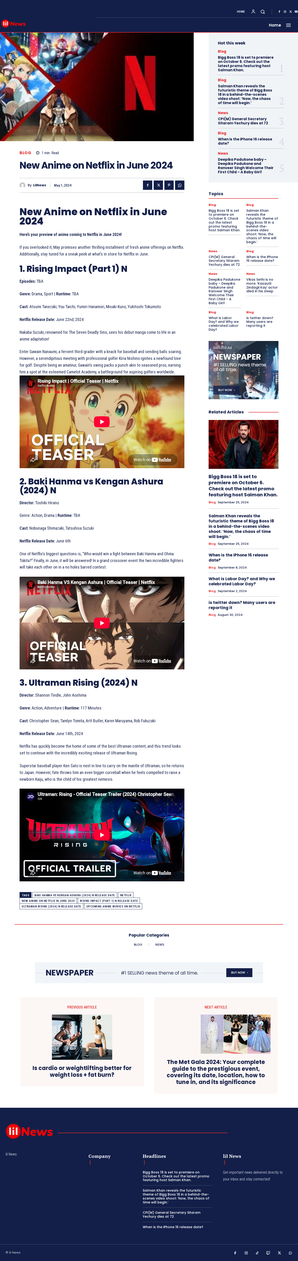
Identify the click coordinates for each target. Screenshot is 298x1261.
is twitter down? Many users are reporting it (259, 322)
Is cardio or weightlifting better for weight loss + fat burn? (82, 1071)
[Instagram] (285, 12)
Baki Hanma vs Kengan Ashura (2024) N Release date (74, 895)
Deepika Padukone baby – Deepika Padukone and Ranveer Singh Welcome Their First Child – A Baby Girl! (246, 165)
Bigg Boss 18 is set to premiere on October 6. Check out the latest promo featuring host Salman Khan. (246, 63)
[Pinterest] (169, 185)
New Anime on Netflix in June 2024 (48, 901)
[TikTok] (257, 1253)
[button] (262, 11)
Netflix (126, 895)
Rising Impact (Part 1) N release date (109, 901)
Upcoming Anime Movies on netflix (113, 906)
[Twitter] (290, 12)
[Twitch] (268, 1253)
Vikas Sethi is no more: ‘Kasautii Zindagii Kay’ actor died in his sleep (262, 285)
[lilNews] (24, 185)
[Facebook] (279, 12)
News (223, 113)
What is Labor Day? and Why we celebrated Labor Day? (224, 324)
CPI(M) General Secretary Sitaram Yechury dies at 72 (243, 121)
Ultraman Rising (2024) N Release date (51, 906)
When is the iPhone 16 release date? (245, 141)
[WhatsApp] (179, 185)
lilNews (39, 185)
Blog (25, 153)
